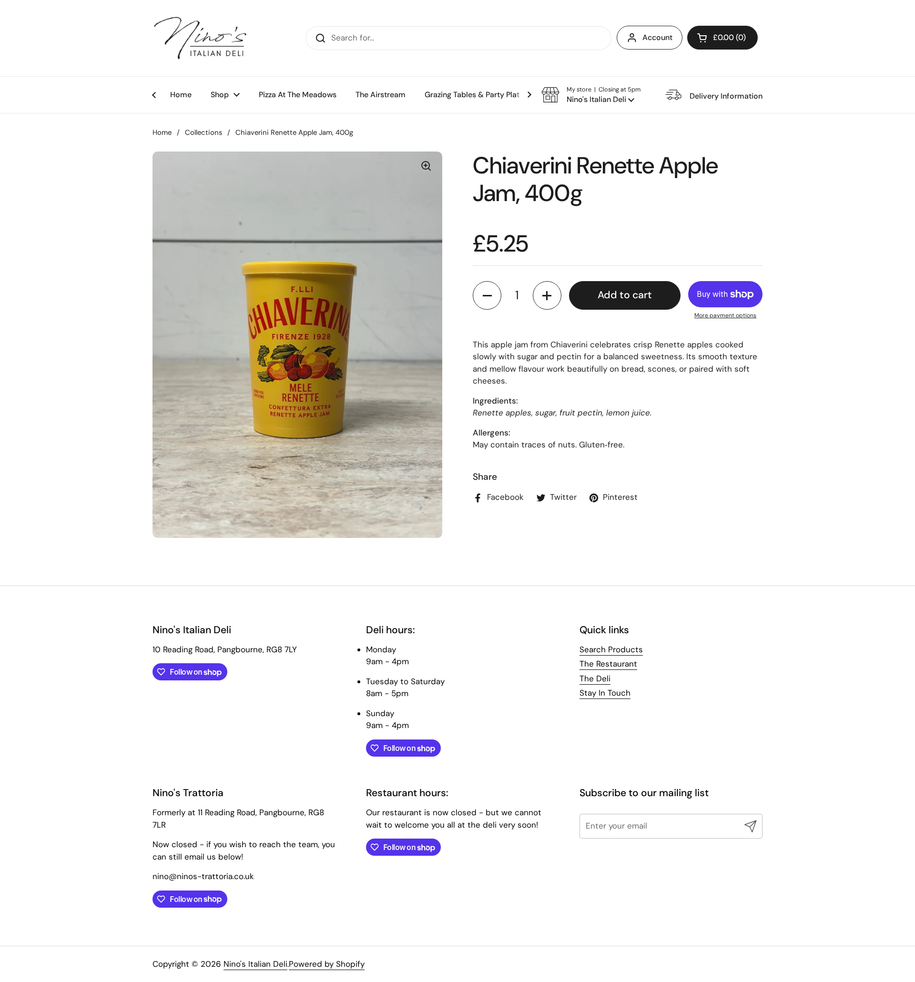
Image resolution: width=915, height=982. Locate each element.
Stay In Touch (605, 693)
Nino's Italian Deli (255, 964)
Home (162, 132)
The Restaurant (608, 663)
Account (657, 37)
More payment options (725, 315)
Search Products (611, 649)
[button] (722, 38)
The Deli (595, 678)
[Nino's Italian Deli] (200, 38)
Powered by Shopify (327, 964)
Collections (203, 132)
